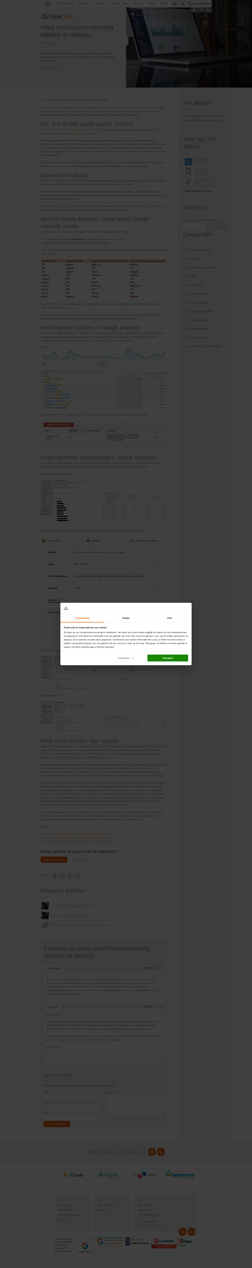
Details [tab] (126, 618)
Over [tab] (169, 618)
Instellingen (124, 658)
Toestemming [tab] (82, 618)
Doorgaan (168, 658)
